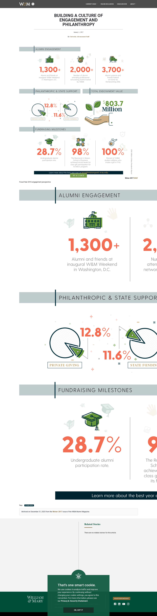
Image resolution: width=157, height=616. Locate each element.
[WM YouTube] (123, 604)
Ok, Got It (78, 610)
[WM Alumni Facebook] (115, 604)
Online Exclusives (107, 4)
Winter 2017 (131, 178)
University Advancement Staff (79, 36)
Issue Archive (122, 4)
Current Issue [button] (91, 4)
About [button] (132, 4)
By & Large (78, 175)
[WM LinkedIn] (119, 604)
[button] (33, 4)
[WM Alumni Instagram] (128, 604)
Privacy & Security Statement (74, 601)
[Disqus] (46, 549)
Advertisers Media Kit (121, 598)
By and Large (29, 505)
